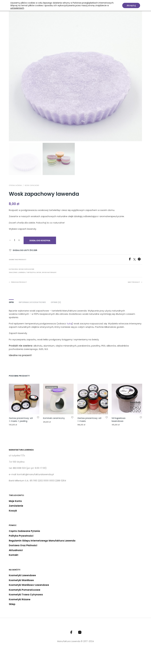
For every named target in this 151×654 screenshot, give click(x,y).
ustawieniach (17, 8)
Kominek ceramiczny (54, 418)
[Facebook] (130, 259)
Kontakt (13, 555)
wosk (38, 272)
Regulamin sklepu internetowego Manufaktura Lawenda (42, 540)
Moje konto (15, 501)
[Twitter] (135, 259)
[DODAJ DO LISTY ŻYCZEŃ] (38, 417)
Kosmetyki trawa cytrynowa (26, 594)
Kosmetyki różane (19, 599)
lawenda (22, 272)
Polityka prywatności (21, 535)
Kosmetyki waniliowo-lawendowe (29, 585)
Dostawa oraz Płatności (23, 545)
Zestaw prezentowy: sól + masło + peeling (21, 420)
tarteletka (31, 272)
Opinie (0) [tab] (56, 302)
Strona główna (15, 185)
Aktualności (16, 550)
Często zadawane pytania (24, 531)
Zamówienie (16, 505)
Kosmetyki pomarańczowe (24, 589)
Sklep (12, 604)
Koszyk (13, 510)
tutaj (69, 323)
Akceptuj (131, 5)
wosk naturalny (49, 272)
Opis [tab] (11, 302)
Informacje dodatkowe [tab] (32, 302)
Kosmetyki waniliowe (21, 580)
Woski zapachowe (32, 185)
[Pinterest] (140, 259)
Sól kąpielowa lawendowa (118, 420)
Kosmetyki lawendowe (22, 575)
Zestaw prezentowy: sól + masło (89, 420)
